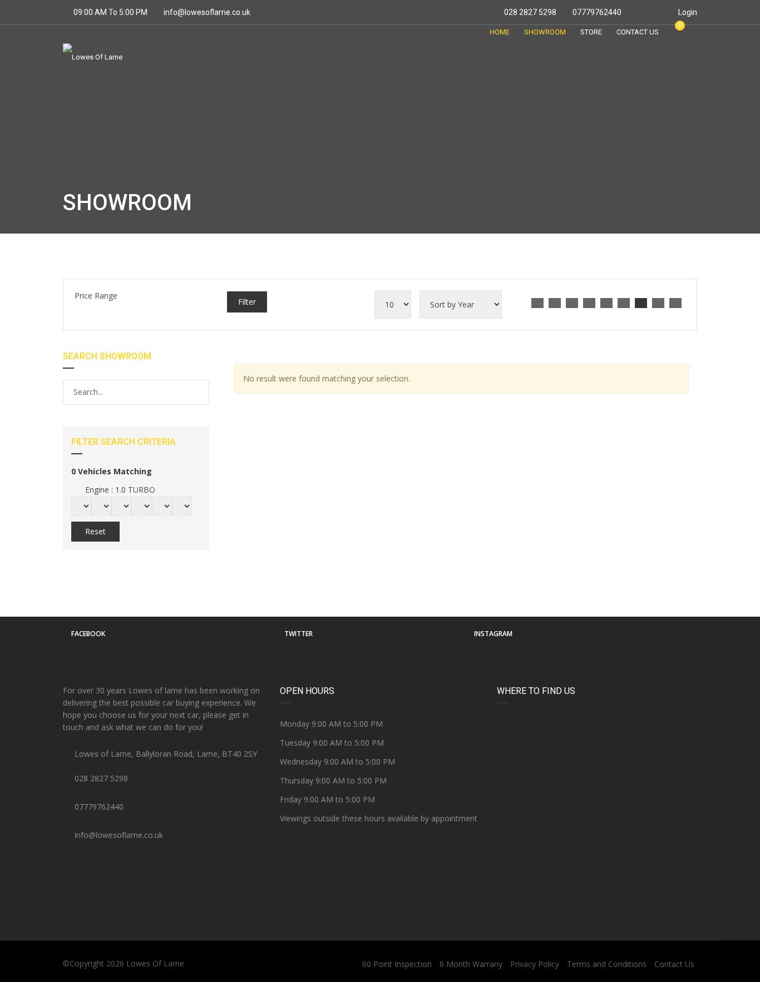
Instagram (493, 633)
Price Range (96, 295)
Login (687, 12)
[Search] (200, 392)
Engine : (119, 489)
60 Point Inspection (397, 964)
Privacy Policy (534, 964)
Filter (247, 301)
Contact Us (674, 964)
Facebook (88, 633)
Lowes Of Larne (155, 963)
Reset (95, 531)
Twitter (298, 633)
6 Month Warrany (471, 964)
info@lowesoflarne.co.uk (207, 12)
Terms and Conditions (607, 964)
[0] (675, 31)
